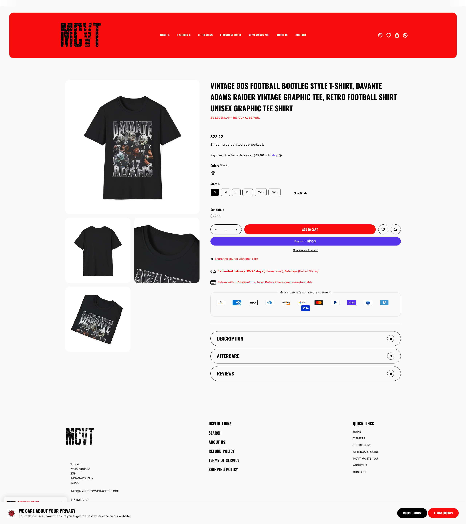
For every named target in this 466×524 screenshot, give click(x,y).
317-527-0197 (79, 499)
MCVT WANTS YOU (365, 458)
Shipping (217, 145)
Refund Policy (222, 451)
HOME (357, 431)
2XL (260, 192)
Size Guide (300, 193)
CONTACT (359, 472)
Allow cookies (443, 513)
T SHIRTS (359, 438)
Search (215, 433)
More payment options (305, 250)
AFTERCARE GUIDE (366, 452)
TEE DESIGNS (362, 445)
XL (247, 192)
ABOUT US (360, 465)
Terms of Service (224, 460)
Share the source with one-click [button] (236, 258)
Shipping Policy (223, 469)
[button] (397, 35)
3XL (274, 192)
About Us (217, 442)
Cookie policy (412, 513)
